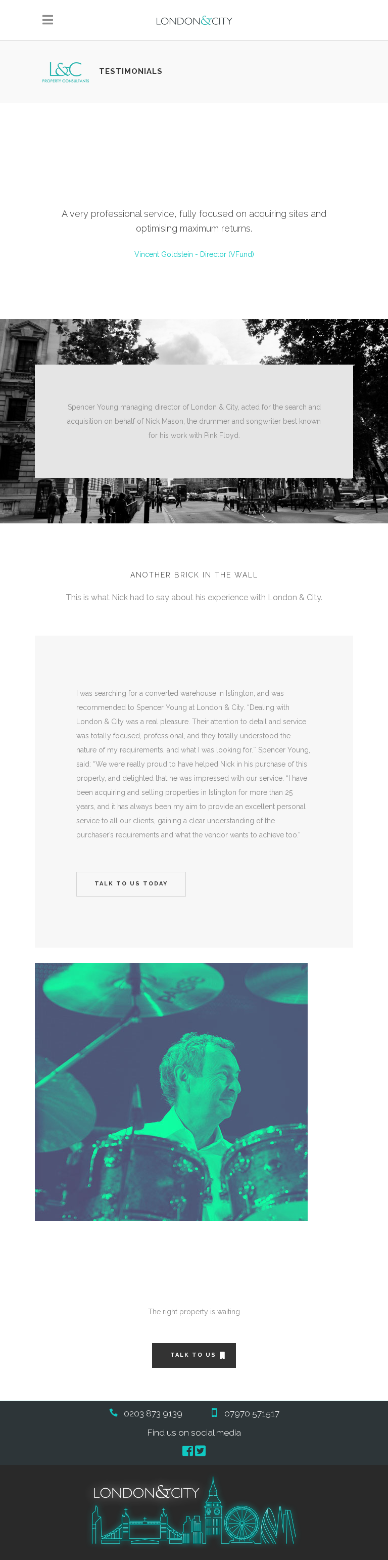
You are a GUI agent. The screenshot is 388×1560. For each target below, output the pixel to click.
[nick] (194, 1092)
